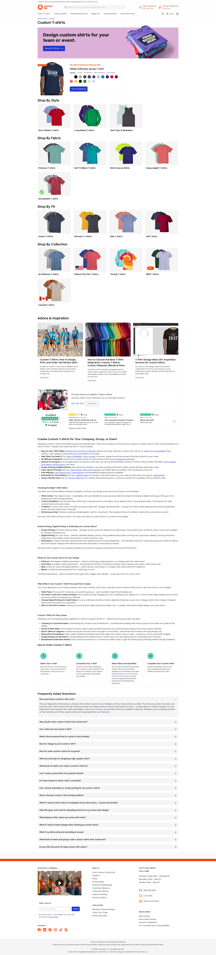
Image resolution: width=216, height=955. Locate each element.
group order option (122, 676)
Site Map (122, 942)
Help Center (144, 916)
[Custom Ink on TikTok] (60, 929)
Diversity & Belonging (102, 885)
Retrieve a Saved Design (103, 909)
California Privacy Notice (107, 945)
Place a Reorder (99, 916)
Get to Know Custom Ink (103, 872)
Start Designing (79, 89)
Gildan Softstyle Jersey (87, 68)
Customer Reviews (101, 888)
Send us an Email (151, 901)
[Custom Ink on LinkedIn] (44, 929)
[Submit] (66, 7)
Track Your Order (100, 912)
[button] (170, 8)
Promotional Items (111, 942)
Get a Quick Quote (147, 919)
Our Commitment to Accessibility (154, 925)
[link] (45, 7)
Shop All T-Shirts (52, 48)
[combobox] (94, 7)
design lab (80, 671)
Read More (44, 378)
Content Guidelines (148, 922)
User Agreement (123, 945)
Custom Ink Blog (99, 894)
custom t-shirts (80, 945)
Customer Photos (100, 891)
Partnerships (98, 882)
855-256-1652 (150, 890)
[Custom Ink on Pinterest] (50, 929)
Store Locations (99, 897)
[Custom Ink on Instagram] (55, 929)
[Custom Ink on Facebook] (39, 929)
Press (94, 878)
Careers (96, 875)
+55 (93, 81)
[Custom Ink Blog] (66, 929)
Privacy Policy (91, 945)
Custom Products (97, 942)
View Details (111, 73)
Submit (76, 909)
